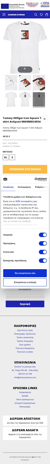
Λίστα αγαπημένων (25, 399)
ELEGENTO (25, 460)
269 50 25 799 (25, 374)
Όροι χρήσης (25, 344)
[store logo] (16, 14)
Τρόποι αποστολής (25, 337)
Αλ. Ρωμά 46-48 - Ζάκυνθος (25, 370)
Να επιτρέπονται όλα (25, 273)
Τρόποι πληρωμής (25, 341)
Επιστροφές (25, 406)
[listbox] (25, 158)
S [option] (12, 157)
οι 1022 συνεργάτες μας (25, 201)
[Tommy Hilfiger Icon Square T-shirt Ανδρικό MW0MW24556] (11, 83)
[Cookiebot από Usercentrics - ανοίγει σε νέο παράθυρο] (35, 179)
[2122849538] (39, 99)
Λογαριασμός (25, 392)
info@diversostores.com (25, 377)
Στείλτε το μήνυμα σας (25, 366)
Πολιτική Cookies (25, 352)
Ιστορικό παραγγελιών (25, 403)
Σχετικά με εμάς (25, 330)
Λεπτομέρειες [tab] (24, 187)
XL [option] (5, 157)
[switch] (43, 243)
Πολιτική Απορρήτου (25, 348)
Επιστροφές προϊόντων (25, 334)
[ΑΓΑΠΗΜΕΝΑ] (41, 14)
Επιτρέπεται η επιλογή (25, 282)
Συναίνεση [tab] (8, 187)
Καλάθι (25, 396)
